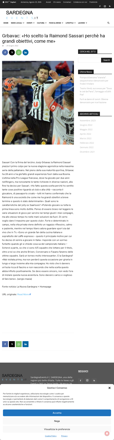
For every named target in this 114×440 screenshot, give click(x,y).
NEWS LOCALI (16, 23)
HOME (5, 23)
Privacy (64, 436)
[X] (12, 52)
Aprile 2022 (85, 133)
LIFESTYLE (69, 23)
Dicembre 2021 (87, 151)
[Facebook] (100, 6)
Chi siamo (57, 2)
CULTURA (40, 23)
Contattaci (67, 2)
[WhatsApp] (19, 52)
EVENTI (29, 23)
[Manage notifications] (107, 433)
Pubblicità (93, 2)
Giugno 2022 (86, 125)
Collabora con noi (80, 2)
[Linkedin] (25, 52)
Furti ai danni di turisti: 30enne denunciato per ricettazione (94, 101)
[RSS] (109, 6)
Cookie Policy (51, 436)
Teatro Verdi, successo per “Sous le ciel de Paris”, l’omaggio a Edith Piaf (96, 91)
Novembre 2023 (88, 120)
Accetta (57, 412)
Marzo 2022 (85, 138)
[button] (109, 387)
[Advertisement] (77, 14)
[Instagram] (105, 6)
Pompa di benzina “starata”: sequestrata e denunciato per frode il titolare (94, 80)
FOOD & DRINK (55, 23)
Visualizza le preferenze (57, 429)
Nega (57, 421)
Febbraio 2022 (87, 142)
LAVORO (81, 23)
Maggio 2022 (86, 129)
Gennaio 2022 (87, 147)
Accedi (48, 2)
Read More (23, 294)
